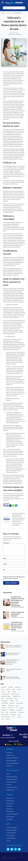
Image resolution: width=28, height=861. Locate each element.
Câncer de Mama (9, 698)
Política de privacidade (11, 760)
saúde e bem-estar (4, 714)
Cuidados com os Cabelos (6, 696)
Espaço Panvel (10, 803)
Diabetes (12, 700)
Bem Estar (8, 689)
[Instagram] (4, 505)
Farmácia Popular (10, 790)
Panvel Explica (10, 819)
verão (2, 719)
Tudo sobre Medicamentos (12, 814)
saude (2, 712)
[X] (10, 505)
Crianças (8, 691)
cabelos (13, 689)
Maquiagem (3, 705)
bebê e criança (18, 687)
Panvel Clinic (3, 707)
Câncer (2, 698)
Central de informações (12, 827)
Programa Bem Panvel (11, 782)
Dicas (17, 700)
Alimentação (3, 687)
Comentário (6, 543)
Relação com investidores (12, 758)
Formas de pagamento (11, 833)
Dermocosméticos (4, 700)
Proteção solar (19, 710)
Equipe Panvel (15, 32)
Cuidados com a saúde (15, 694)
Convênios (9, 784)
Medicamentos (11, 705)
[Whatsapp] (13, 505)
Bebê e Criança (10, 798)
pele (16, 707)
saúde (7, 712)
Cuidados (14, 691)
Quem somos (9, 752)
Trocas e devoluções (11, 838)
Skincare (19, 714)
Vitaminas (8, 719)
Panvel (17, 705)
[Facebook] (7, 505)
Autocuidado (10, 687)
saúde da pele (21, 712)
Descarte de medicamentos (12, 763)
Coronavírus (19, 689)
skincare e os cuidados (5, 716)
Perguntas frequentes (11, 830)
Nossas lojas (9, 765)
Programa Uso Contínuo (12, 787)
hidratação (12, 703)
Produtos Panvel (4, 710)
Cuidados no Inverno (16, 696)
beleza (2, 689)
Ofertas (8, 840)
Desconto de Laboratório (12, 779)
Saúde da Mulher (13, 712)
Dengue (16, 698)
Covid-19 (3, 691)
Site (4, 569)
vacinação (19, 716)
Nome (5, 558)
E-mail (5, 564)
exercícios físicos (4, 703)
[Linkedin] (16, 505)
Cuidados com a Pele (5, 694)
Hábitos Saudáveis (19, 703)
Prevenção (21, 707)
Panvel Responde (10, 816)
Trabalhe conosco (10, 755)
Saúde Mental (13, 714)
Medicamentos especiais (12, 776)
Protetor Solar (12, 710)
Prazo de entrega (10, 835)
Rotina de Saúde (10, 12)
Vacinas (13, 716)
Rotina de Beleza (10, 800)
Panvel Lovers (11, 707)
